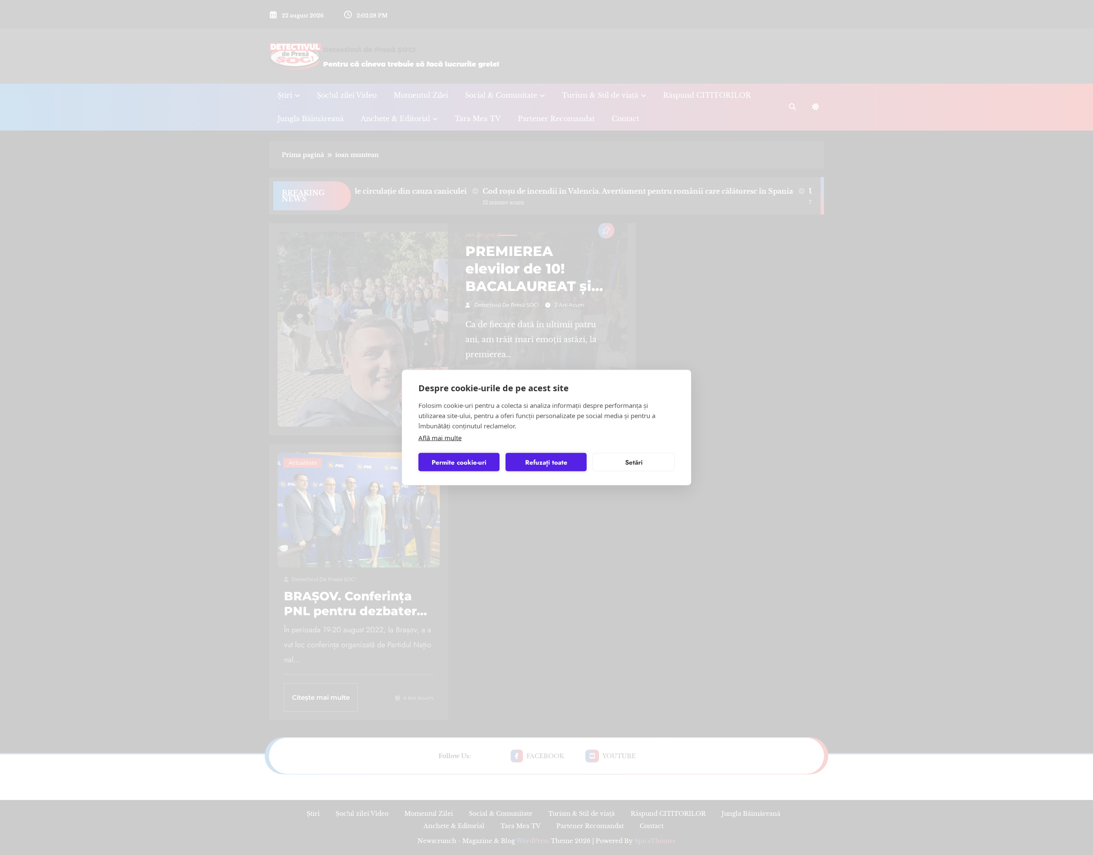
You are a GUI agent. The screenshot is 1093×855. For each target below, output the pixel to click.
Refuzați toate (546, 462)
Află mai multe (440, 437)
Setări (634, 462)
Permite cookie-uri (459, 462)
